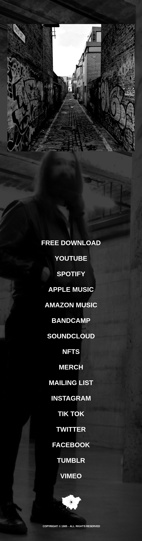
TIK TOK (71, 414)
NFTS (71, 351)
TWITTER (71, 429)
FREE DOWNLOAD (71, 243)
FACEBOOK (71, 445)
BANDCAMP (71, 320)
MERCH (71, 367)
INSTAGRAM (71, 398)
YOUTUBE (71, 258)
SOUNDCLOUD (71, 336)
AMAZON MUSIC (71, 305)
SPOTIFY (71, 274)
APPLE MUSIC (71, 289)
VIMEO (71, 476)
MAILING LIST (71, 383)
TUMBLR (71, 460)
